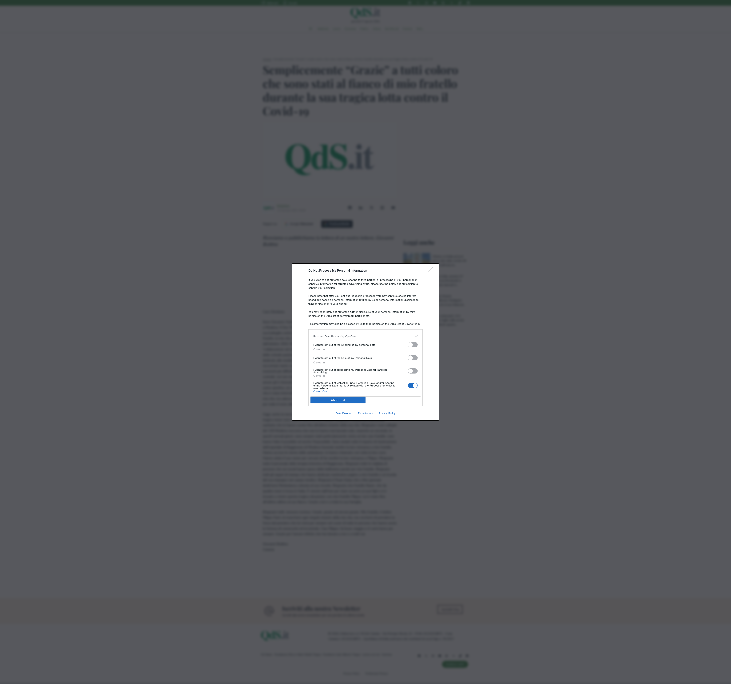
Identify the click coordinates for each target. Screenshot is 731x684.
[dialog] (365, 342)
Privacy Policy (387, 413)
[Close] (431, 270)
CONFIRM (338, 399)
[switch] (413, 344)
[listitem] (365, 336)
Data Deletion (344, 413)
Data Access (365, 413)
